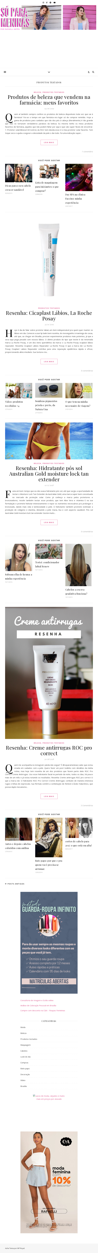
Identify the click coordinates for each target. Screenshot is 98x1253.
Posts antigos (15, 884)
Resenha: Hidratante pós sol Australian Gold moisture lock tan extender (49, 473)
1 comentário (87, 151)
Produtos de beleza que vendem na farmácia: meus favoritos (49, 99)
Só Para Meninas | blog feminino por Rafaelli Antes (49, 17)
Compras (24, 1062)
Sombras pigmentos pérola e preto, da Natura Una (46, 405)
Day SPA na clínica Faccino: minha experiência (75, 198)
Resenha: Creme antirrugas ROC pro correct (49, 750)
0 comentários (87, 370)
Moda (22, 1027)
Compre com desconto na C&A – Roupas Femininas (42, 1010)
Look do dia (25, 1056)
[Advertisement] (49, 49)
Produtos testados (53, 92)
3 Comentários (87, 805)
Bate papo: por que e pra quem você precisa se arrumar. (48, 864)
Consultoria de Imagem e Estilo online (36, 1000)
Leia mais (49, 142)
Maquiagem (25, 1045)
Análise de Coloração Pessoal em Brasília (38, 1005)
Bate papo (25, 1068)
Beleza (37, 92)
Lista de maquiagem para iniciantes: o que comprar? (47, 186)
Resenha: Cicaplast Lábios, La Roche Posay (49, 315)
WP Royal (20, 1248)
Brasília (23, 1086)
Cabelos (23, 1051)
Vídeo (22, 1080)
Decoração (25, 1074)
